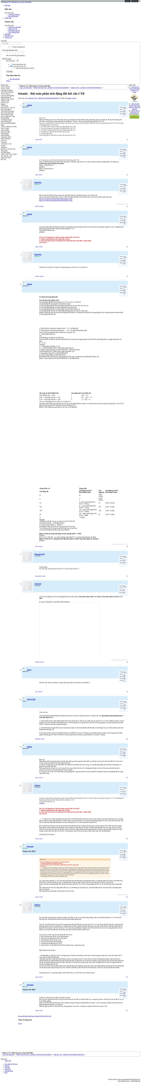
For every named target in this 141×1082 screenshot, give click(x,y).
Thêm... (8, 81)
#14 (127, 976)
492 (124, 675)
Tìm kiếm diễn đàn (14, 14)
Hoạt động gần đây (14, 30)
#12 (127, 838)
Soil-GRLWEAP (6, 121)
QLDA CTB (5, 102)
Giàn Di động (5, 130)
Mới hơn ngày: (6, 59)
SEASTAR (31, 699)
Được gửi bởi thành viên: (10, 50)
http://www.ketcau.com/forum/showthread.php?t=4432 (55, 200)
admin (69, 98)
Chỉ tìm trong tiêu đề (18, 47)
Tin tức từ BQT (5, 87)
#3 (127, 206)
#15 (127, 1010)
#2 (127, 174)
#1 (127, 139)
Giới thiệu (8, 34)
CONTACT (8, 37)
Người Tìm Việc (6, 158)
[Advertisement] (73, 1037)
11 (124, 559)
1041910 (38, 584)
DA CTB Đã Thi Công (8, 116)
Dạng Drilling (5, 135)
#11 (127, 777)
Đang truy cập (12, 29)
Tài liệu (3, 145)
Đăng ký (128, 1)
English (3, 104)
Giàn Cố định (5, 128)
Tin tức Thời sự (5, 94)
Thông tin (4, 142)
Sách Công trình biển (7, 113)
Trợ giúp (7, 1067)
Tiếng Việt (8, 1061)
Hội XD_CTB (9, 36)
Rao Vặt (3, 159)
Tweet (20, 1023)
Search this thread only (19, 64)
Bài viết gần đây (13, 16)
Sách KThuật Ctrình (7, 114)
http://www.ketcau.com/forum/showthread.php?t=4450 (55, 199)
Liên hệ (7, 1066)
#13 (127, 896)
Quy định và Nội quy (11, 1064)
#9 (127, 691)
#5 (127, 276)
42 (123, 589)
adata (36, 691)
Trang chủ (8, 1069)
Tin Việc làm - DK (6, 156)
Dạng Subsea (5, 133)
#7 (127, 576)
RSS (6, 1072)
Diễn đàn (7, 5)
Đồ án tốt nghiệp (6, 109)
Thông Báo (4, 151)
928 (124, 110)
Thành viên (8, 18)
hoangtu (37, 896)
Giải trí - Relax (5, 88)
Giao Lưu (4, 140)
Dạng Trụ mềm (5, 132)
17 (124, 790)
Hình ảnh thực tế (6, 97)
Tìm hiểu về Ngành (7, 90)
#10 (127, 738)
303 (124, 704)
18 (124, 191)
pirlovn (37, 785)
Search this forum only (19, 66)
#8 (127, 661)
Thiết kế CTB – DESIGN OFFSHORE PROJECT (44, 98)
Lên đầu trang (9, 1071)
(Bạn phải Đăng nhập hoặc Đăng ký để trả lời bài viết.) (34, 1016)
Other (2, 125)
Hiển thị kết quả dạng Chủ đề (25, 68)
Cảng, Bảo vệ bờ (6, 137)
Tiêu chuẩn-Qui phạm (7, 111)
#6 (127, 546)
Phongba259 (40, 554)
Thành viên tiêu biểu (14, 27)
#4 (127, 246)
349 (124, 187)
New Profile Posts (13, 32)
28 (124, 114)
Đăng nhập (134, 1)
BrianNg (37, 206)
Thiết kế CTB (5, 101)
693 (124, 853)
